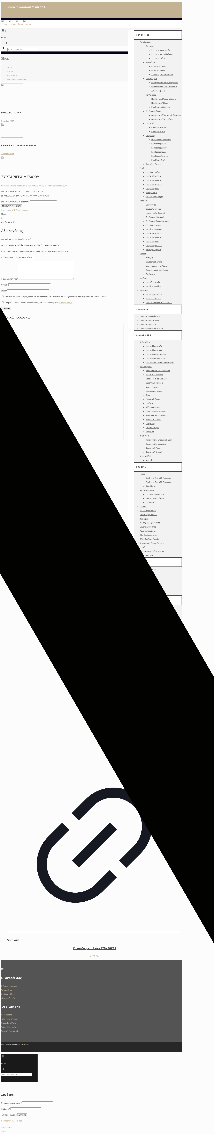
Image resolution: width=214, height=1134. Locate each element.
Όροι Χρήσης (6, 1015)
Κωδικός (5, 1109)
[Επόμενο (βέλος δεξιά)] (5, 1131)
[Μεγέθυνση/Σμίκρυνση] (2, 1127)
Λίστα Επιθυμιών (8, 998)
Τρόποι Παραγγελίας (9, 1019)
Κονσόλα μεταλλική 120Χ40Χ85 (94, 948)
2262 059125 (40, 7)
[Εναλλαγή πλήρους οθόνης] (5, 1127)
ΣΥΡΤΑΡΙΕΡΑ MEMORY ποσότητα (15, 202)
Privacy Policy (65, 303)
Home (9, 67)
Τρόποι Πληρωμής (8, 1027)
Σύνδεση (22, 1115)
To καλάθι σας (7, 990)
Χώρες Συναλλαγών (9, 1023)
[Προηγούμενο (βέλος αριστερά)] (2, 1131)
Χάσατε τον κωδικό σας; (11, 1121)
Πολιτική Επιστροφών (10, 1031)
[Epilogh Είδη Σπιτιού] (16, 24)
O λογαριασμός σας (9, 986)
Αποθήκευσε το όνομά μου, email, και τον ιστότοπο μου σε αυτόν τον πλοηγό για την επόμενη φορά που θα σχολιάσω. (55, 297)
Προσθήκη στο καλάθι (11, 206)
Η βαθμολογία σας (9, 257)
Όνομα (4, 285)
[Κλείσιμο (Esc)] (10, 1127)
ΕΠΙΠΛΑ (10, 71)
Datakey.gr (24, 1044)
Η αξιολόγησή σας (9, 279)
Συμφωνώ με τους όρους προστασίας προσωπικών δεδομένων (38, 303)
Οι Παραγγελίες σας (9, 994)
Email (4, 291)
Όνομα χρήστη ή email (11, 1103)
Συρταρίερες (12, 75)
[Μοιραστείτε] (8, 1127)
